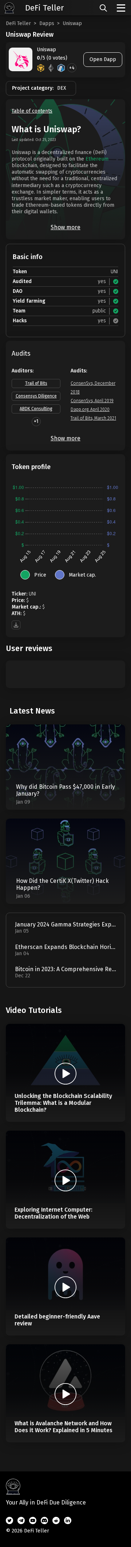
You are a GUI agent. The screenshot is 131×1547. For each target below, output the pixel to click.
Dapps (46, 23)
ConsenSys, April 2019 (92, 400)
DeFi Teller (18, 23)
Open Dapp (103, 59)
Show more (65, 227)
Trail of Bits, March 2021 (93, 418)
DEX (61, 88)
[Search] (103, 8)
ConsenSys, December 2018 (93, 388)
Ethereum (97, 159)
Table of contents (32, 111)
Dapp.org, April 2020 (90, 409)
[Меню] (121, 8)
